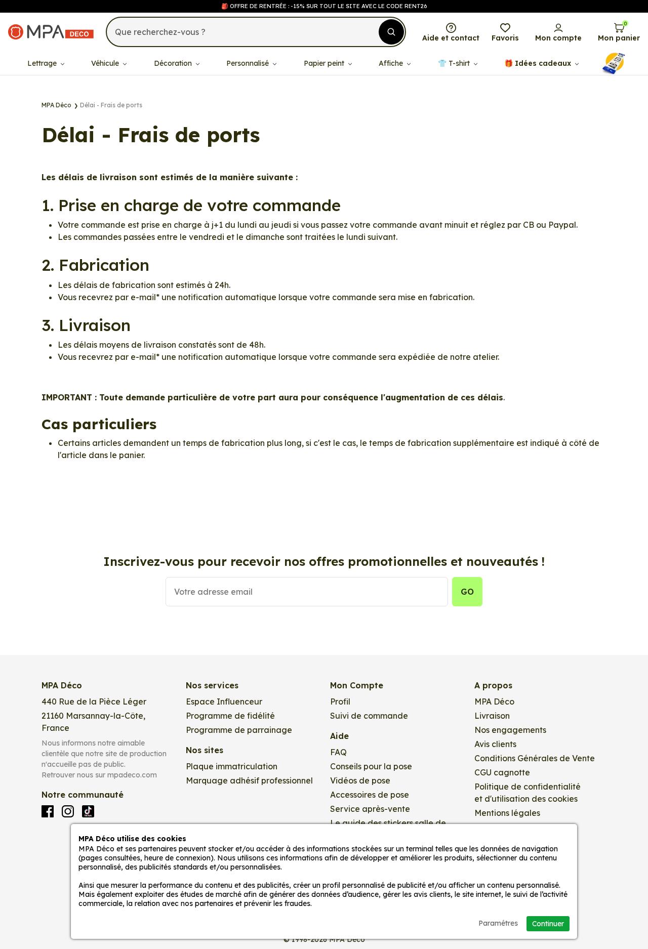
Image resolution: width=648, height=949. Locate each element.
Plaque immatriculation (231, 766)
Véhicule (106, 63)
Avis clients (495, 744)
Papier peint (325, 63)
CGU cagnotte (502, 772)
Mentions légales (507, 813)
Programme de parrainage (239, 730)
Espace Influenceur (224, 701)
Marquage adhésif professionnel (249, 780)
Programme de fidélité (230, 716)
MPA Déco (494, 701)
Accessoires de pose (369, 795)
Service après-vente (370, 809)
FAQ (338, 752)
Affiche (392, 63)
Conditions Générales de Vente (534, 758)
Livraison (492, 716)
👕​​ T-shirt (455, 63)
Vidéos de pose (360, 780)
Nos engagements (510, 730)
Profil (340, 701)
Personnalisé (248, 63)
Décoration (174, 63)
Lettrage (43, 63)
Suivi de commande (369, 716)
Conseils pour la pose (371, 766)
